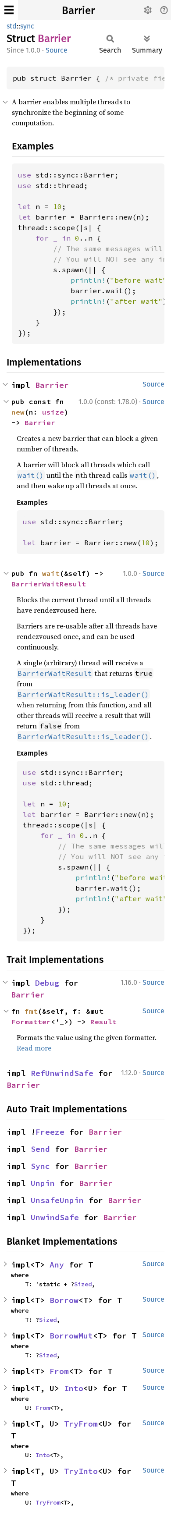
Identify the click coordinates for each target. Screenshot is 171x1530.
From (59, 1371)
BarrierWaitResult (48, 583)
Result (103, 1021)
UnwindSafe (55, 1217)
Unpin (43, 1183)
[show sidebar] (9, 10)
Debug (47, 983)
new (18, 412)
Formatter (31, 1021)
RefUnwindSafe (62, 1073)
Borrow (64, 1300)
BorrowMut (71, 1336)
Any (57, 1265)
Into (73, 1388)
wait (51, 573)
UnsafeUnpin (57, 1200)
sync (27, 26)
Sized (83, 1284)
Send (40, 1149)
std (12, 26)
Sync (40, 1166)
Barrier (78, 10)
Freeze (50, 1132)
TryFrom (81, 1424)
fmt (31, 1011)
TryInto (81, 1471)
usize (53, 412)
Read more (34, 1048)
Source (57, 50)
